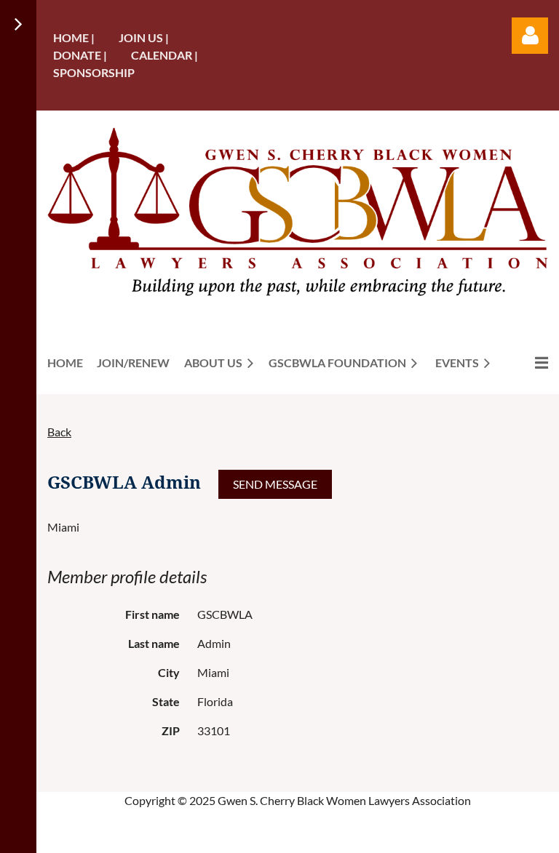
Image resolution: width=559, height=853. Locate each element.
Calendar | (164, 55)
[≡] (526, 362)
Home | (74, 37)
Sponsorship (94, 72)
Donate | (80, 55)
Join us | (144, 37)
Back (59, 431)
